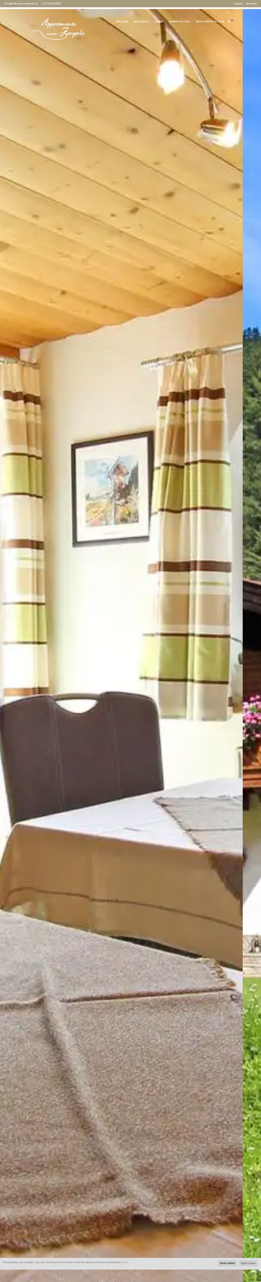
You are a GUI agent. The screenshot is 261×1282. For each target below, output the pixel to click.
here (125, 1262)
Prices (159, 21)
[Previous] (7, 653)
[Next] (254, 653)
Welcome (122, 21)
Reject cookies (248, 1263)
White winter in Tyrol (210, 21)
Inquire (238, 3)
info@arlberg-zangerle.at (21, 3)
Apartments (142, 21)
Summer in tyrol (180, 21)
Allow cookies (227, 1263)
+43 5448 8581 (51, 3)
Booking (251, 3)
